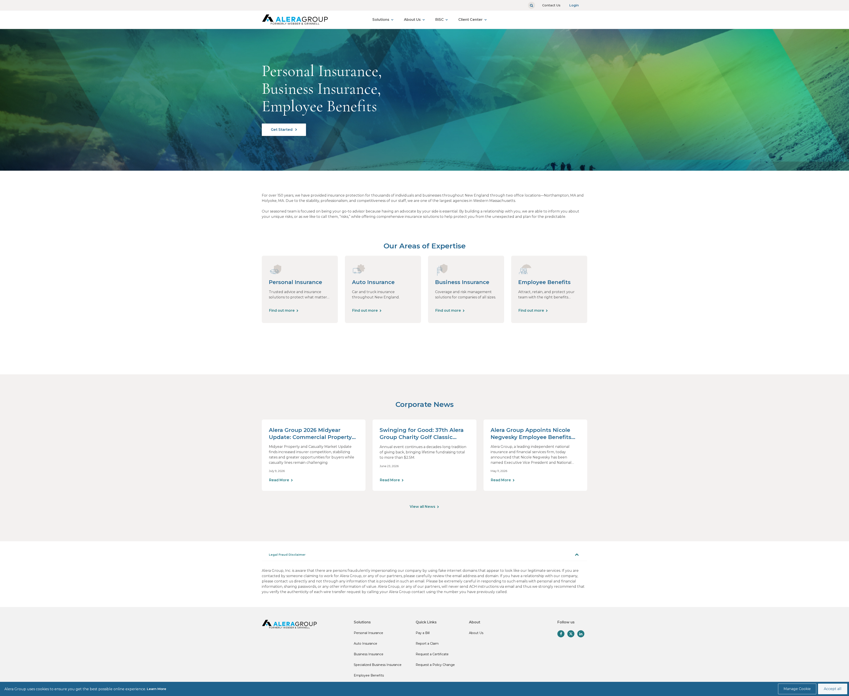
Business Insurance (368, 654)
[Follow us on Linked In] (580, 633)
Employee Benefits (369, 675)
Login (574, 5)
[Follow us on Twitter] (570, 633)
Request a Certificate (432, 654)
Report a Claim (427, 644)
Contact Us (551, 5)
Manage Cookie (797, 689)
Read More (279, 480)
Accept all (832, 689)
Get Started (282, 130)
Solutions (380, 19)
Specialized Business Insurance (378, 665)
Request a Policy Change (435, 665)
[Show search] (531, 5)
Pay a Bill (423, 633)
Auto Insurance (365, 644)
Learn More (156, 689)
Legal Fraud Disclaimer (287, 554)
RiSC (439, 19)
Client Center (470, 19)
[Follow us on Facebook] (560, 633)
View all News (422, 507)
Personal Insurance (368, 633)
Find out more (282, 310)
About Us (412, 19)
